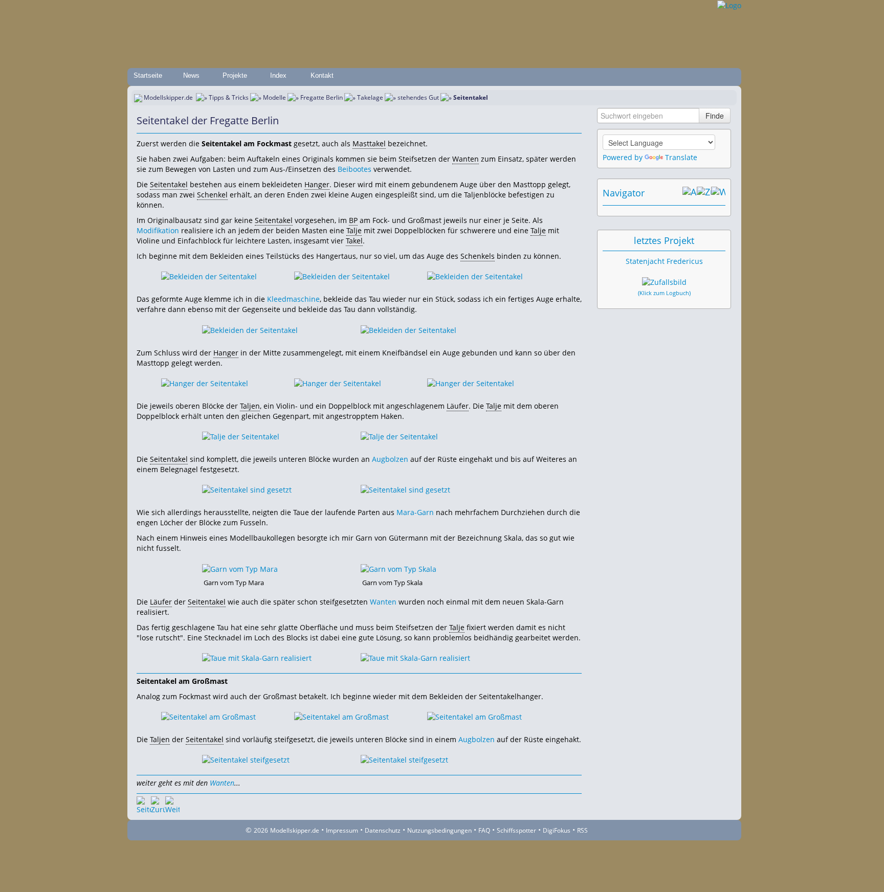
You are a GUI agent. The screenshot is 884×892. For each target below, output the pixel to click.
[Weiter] (172, 803)
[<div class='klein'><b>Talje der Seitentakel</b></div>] (240, 436)
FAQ (484, 830)
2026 (261, 830)
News (191, 75)
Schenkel (212, 194)
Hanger (316, 184)
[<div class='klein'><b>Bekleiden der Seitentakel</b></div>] (209, 276)
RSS (582, 830)
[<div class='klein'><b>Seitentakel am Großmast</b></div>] (208, 716)
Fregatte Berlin (321, 97)
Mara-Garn (415, 512)
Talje (354, 230)
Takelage (370, 97)
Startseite (148, 75)
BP (353, 220)
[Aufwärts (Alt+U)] (689, 193)
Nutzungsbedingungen (439, 830)
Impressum (342, 830)
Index (278, 75)
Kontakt (322, 75)
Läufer (458, 406)
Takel (354, 241)
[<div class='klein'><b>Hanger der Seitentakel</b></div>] (204, 383)
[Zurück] (158, 803)
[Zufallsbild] (664, 282)
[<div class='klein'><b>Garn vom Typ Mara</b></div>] (240, 568)
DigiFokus (556, 830)
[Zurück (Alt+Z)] (704, 193)
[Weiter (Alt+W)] (718, 193)
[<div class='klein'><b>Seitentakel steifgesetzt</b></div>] (246, 759)
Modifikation (158, 230)
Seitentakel (169, 184)
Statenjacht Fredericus (664, 261)
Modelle (274, 97)
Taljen (250, 406)
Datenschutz (383, 830)
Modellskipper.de (168, 97)
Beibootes (354, 169)
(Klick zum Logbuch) (664, 293)
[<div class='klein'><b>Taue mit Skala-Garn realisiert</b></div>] (257, 657)
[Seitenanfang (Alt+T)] (144, 803)
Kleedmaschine (293, 299)
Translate (681, 157)
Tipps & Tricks (229, 97)
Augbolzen (390, 459)
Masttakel (369, 143)
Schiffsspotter (516, 830)
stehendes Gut (418, 97)
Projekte (235, 75)
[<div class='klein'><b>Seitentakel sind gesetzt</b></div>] (247, 489)
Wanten (465, 159)
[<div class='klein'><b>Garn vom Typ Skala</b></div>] (398, 568)
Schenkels (477, 256)
